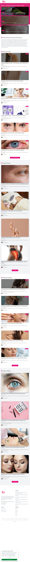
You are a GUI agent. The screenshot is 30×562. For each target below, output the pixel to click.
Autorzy (2, 507)
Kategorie (17, 507)
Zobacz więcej (15, 270)
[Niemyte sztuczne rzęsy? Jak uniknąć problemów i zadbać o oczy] (15, 410)
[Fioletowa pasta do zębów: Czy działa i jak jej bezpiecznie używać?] (15, 110)
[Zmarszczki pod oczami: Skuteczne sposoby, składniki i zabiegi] (15, 127)
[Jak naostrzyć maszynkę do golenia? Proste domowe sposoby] (15, 11)
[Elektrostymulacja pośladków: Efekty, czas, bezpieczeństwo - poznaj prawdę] (15, 253)
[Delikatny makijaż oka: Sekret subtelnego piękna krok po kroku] (15, 464)
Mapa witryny (14, 521)
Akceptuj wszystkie (9, 559)
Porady (16, 515)
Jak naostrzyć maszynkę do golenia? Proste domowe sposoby (10, 13)
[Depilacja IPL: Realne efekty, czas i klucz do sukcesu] (15, 228)
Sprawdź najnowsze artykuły (15, 157)
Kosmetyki (16, 511)
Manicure (16, 508)
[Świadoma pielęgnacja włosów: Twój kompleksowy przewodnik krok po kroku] (15, 57)
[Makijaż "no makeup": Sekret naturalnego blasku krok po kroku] (15, 437)
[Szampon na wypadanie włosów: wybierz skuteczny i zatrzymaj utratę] (15, 300)
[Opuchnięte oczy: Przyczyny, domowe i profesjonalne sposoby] (15, 144)
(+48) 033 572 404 (4, 502)
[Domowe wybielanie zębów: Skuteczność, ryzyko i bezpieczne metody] (15, 92)
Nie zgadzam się (9, 557)
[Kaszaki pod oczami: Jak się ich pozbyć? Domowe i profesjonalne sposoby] (15, 174)
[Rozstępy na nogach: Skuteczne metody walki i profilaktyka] (15, 75)
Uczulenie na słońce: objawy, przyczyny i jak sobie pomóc (9, 22)
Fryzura (16, 514)
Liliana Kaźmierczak (5, 478)
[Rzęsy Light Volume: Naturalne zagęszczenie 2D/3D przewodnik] (15, 383)
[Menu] (26, 1)
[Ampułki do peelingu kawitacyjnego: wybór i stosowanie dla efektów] (15, 352)
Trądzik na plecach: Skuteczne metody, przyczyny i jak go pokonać (14, 31)
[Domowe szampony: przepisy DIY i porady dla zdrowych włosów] (15, 283)
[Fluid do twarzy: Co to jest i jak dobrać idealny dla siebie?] (15, 318)
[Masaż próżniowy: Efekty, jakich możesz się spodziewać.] (15, 201)
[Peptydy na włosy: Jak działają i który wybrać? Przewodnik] (15, 335)
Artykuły (16, 490)
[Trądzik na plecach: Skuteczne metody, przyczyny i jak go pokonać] (15, 29)
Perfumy (16, 510)
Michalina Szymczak (5, 188)
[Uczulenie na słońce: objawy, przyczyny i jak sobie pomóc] (15, 20)
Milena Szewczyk (5, 267)
